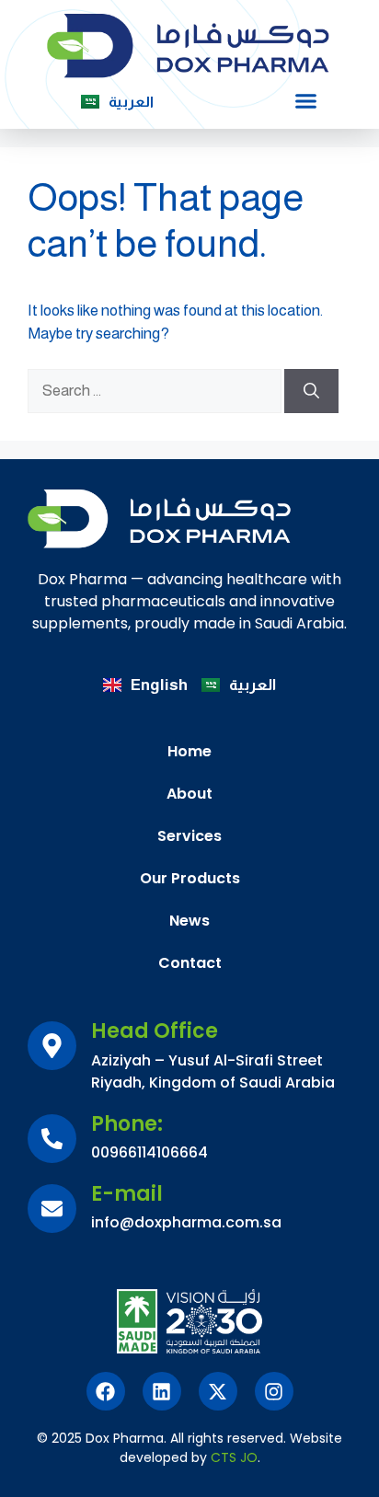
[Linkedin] (162, 1391)
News (189, 920)
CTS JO (234, 1457)
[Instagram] (274, 1391)
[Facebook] (105, 1391)
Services (189, 835)
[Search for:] (156, 390)
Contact (190, 962)
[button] (305, 101)
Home (189, 751)
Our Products (190, 878)
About (189, 793)
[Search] (311, 391)
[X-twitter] (218, 1391)
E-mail (127, 1194)
